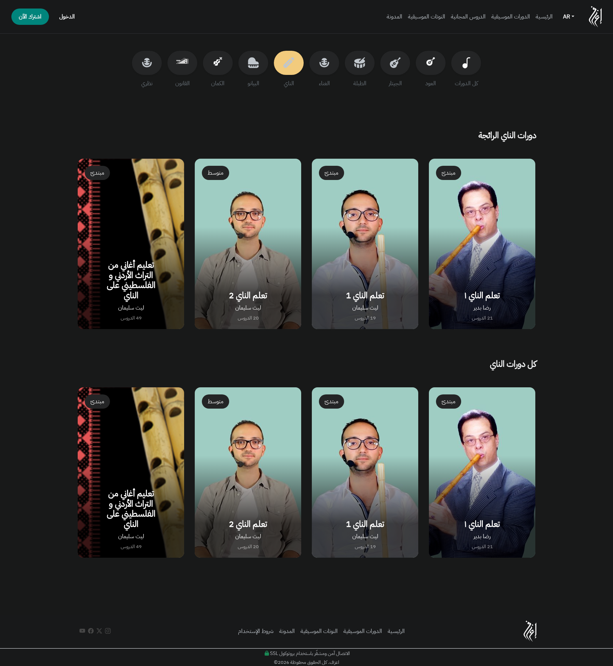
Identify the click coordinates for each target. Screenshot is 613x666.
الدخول (67, 16)
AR (567, 16)
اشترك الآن (30, 16)
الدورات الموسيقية (510, 16)
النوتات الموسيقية (426, 16)
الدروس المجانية (468, 16)
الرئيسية (544, 16)
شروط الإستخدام (256, 631)
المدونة (394, 16)
